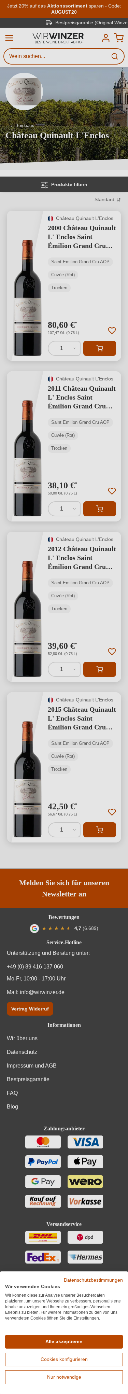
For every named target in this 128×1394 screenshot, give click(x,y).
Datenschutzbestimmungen (93, 1280)
